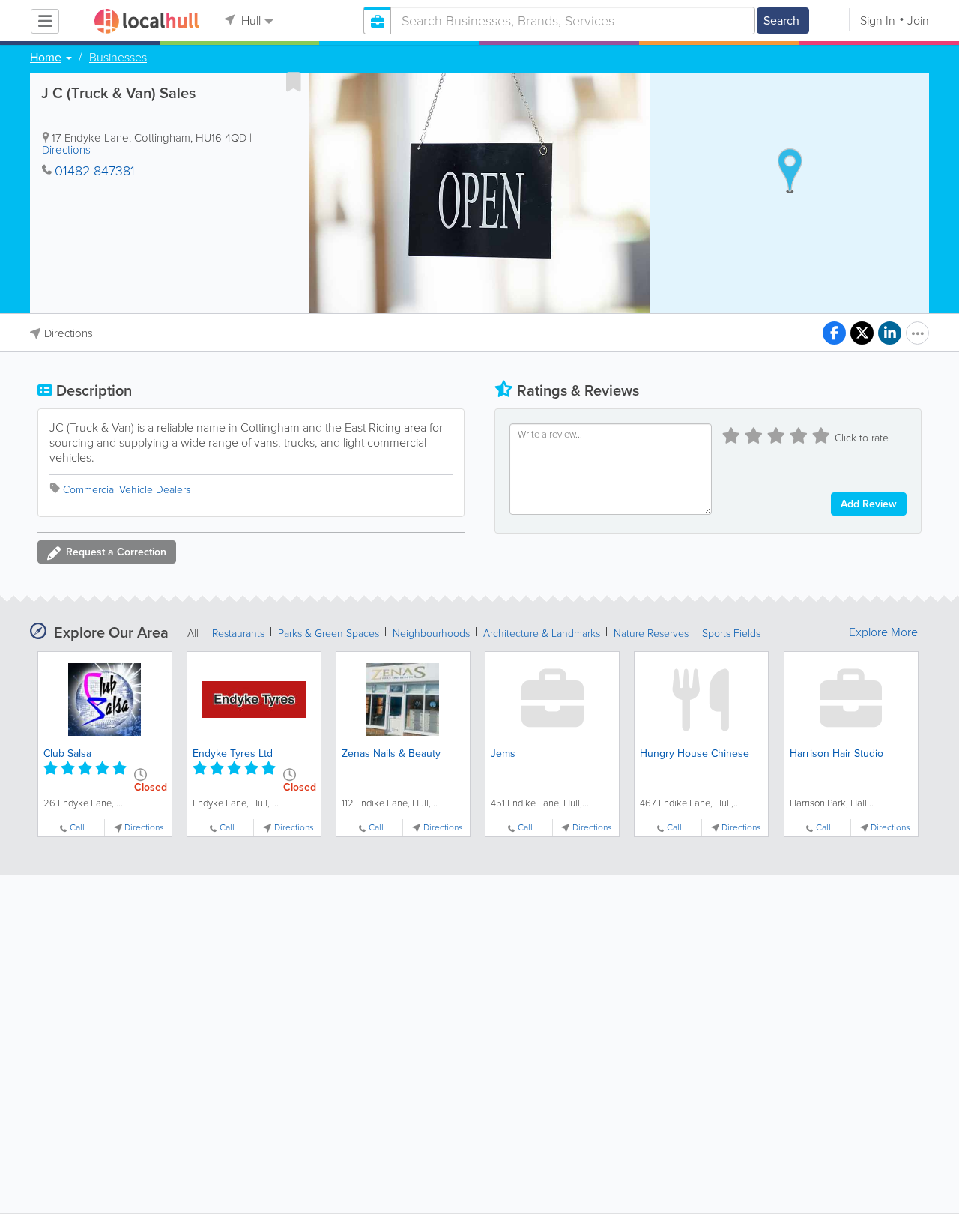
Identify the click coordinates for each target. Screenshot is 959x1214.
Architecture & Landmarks (541, 633)
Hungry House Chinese (694, 753)
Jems (503, 753)
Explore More (883, 632)
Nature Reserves (651, 633)
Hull (249, 20)
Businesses (118, 58)
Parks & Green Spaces (328, 633)
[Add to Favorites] (293, 81)
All (193, 633)
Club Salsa (67, 753)
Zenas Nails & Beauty (391, 753)
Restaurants (238, 633)
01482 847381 (95, 171)
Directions (66, 150)
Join (918, 20)
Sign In (877, 20)
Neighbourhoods (431, 633)
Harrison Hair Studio (836, 753)
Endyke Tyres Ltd (233, 753)
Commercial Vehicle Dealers (126, 490)
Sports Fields (731, 633)
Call (77, 828)
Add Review (869, 504)
